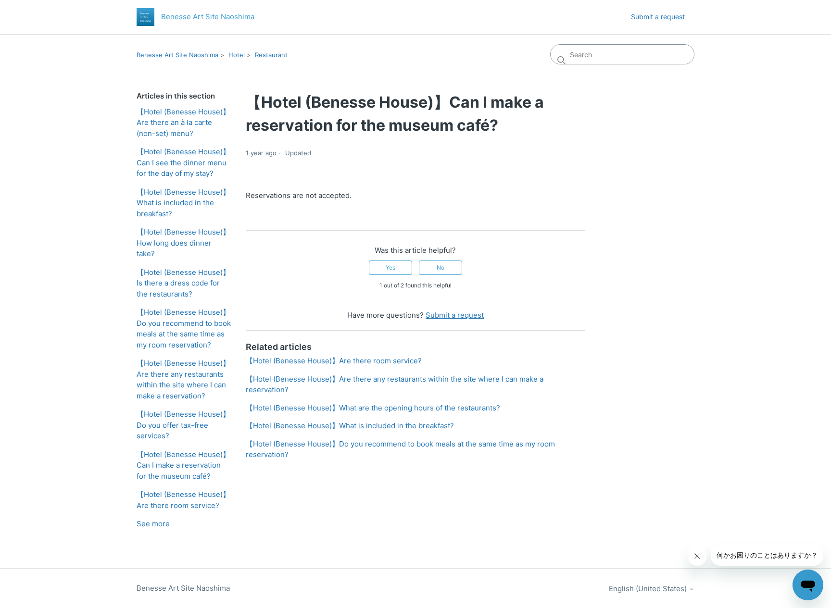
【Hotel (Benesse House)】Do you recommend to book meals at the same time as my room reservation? (184, 328)
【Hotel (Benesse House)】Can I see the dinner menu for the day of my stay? (183, 162)
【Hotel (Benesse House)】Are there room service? (183, 500)
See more (153, 523)
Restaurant (271, 55)
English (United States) (649, 588)
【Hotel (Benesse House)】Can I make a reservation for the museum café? (183, 465)
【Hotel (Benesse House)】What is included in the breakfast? (183, 202)
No (440, 267)
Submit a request (658, 16)
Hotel (236, 55)
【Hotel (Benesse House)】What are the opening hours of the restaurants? (373, 407)
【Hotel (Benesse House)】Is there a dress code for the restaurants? (183, 283)
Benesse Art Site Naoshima (177, 55)
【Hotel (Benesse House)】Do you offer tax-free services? (183, 424)
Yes (390, 267)
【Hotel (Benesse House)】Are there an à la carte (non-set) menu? (183, 122)
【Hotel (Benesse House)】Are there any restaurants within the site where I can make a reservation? (183, 379)
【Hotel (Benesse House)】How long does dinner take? (183, 242)
